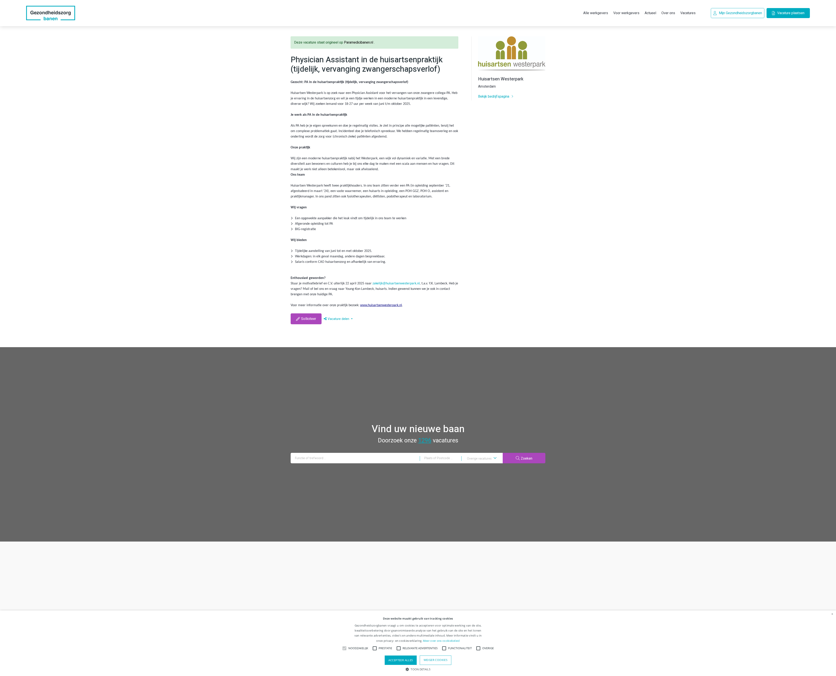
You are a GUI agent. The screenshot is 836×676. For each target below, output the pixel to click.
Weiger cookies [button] (436, 660)
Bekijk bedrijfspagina (494, 96)
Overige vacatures (479, 458)
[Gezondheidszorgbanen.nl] (50, 13)
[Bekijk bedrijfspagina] (511, 69)
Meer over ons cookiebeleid (441, 641)
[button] (418, 669)
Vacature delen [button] (339, 318)
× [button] (832, 614)
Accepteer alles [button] (400, 660)
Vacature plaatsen (790, 13)
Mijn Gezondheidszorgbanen (740, 13)
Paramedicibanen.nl (359, 42)
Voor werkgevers (626, 13)
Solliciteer (308, 318)
